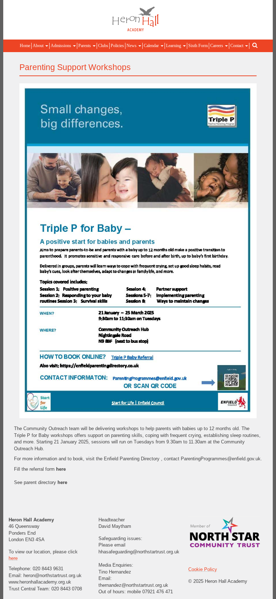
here (61, 469)
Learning (174, 45)
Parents (85, 45)
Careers (217, 45)
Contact (237, 45)
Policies (117, 45)
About (39, 45)
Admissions (61, 45)
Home (25, 45)
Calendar (152, 45)
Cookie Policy (202, 569)
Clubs (103, 45)
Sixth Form (198, 45)
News (132, 45)
